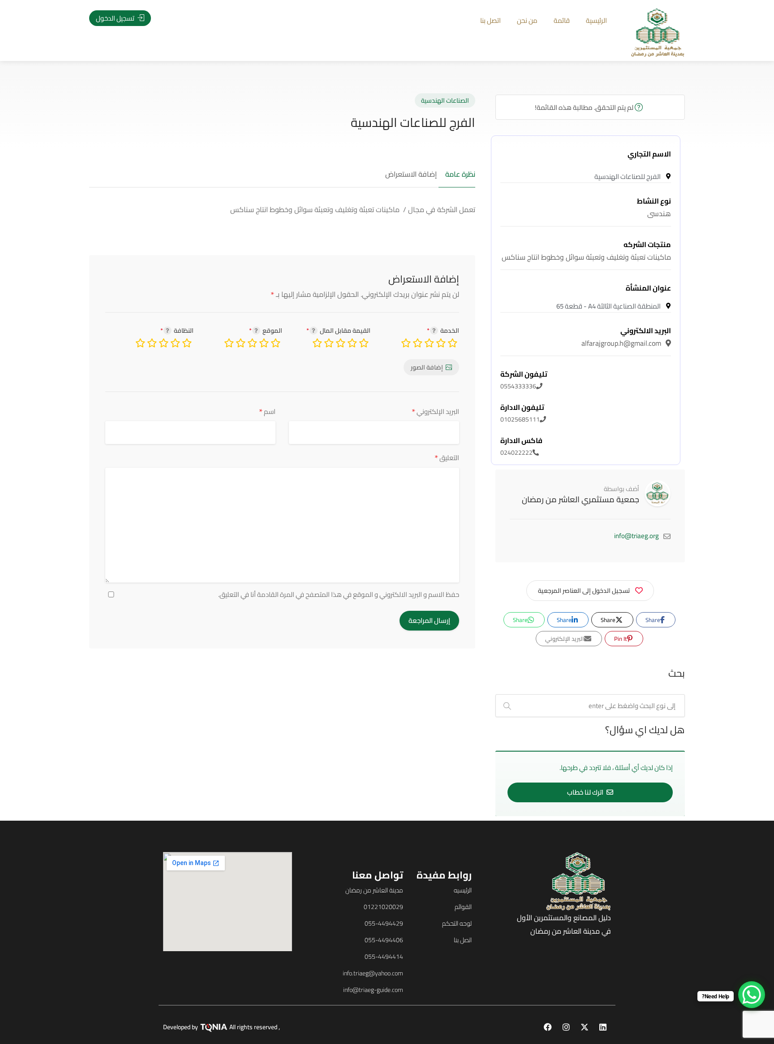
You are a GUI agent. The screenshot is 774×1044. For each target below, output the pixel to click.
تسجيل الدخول (116, 18)
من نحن (527, 20)
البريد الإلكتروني (435, 411)
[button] (66, 535)
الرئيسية (596, 20)
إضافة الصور (427, 367)
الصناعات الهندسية (445, 100)
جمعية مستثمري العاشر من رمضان (580, 499)
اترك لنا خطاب (586, 792)
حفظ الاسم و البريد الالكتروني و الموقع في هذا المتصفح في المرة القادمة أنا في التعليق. (338, 594)
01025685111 (522, 413)
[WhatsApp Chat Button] (751, 994)
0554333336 (523, 380)
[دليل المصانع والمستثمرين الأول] (658, 32)
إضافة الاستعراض (411, 174)
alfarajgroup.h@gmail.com (626, 337)
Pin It (621, 638)
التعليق (446, 457)
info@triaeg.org (636, 535)
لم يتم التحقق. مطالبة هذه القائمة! (585, 107)
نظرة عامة (460, 174)
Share (653, 619)
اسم (267, 411)
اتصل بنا (490, 20)
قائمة (562, 20)
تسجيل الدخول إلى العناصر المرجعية (584, 590)
